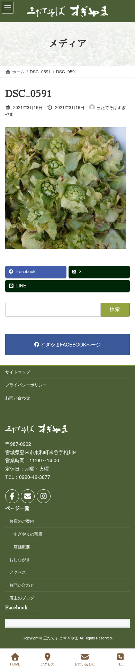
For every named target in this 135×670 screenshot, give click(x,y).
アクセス (17, 572)
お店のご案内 (21, 521)
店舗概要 (22, 546)
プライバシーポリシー (26, 384)
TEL (120, 664)
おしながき (19, 559)
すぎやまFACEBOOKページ (70, 344)
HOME (15, 664)
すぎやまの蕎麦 (28, 534)
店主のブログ (21, 597)
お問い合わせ (17, 397)
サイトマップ (17, 372)
